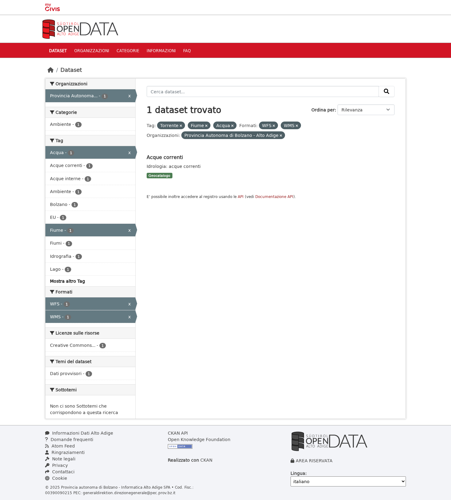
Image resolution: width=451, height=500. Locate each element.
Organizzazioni (91, 50)
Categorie (128, 50)
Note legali (63, 458)
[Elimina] (181, 125)
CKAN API (178, 433)
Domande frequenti (71, 439)
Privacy (59, 465)
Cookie (59, 478)
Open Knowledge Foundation (199, 439)
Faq (187, 50)
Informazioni (161, 50)
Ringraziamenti (67, 452)
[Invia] (387, 91)
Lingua (298, 473)
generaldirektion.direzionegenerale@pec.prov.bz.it (129, 492)
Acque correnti (165, 157)
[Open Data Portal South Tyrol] (80, 28)
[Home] (51, 70)
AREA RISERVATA (314, 460)
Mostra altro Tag (67, 281)
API (241, 197)
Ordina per (323, 110)
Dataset (58, 50)
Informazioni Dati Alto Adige (82, 433)
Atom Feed (62, 446)
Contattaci (63, 471)
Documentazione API (274, 197)
